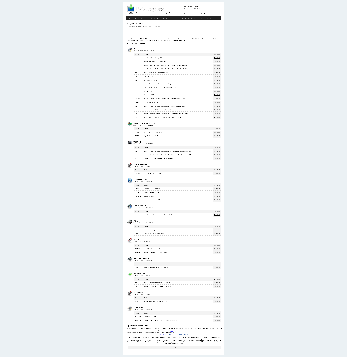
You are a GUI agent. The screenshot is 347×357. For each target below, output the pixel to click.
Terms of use (170, 334)
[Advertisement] (160, 33)
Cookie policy (186, 334)
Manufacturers (205, 14)
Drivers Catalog (131, 26)
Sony (150, 26)
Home (185, 14)
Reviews (196, 14)
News (190, 14)
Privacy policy (178, 334)
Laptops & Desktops (142, 26)
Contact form (162, 334)
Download (217, 58)
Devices (213, 14)
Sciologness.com (174, 331)
